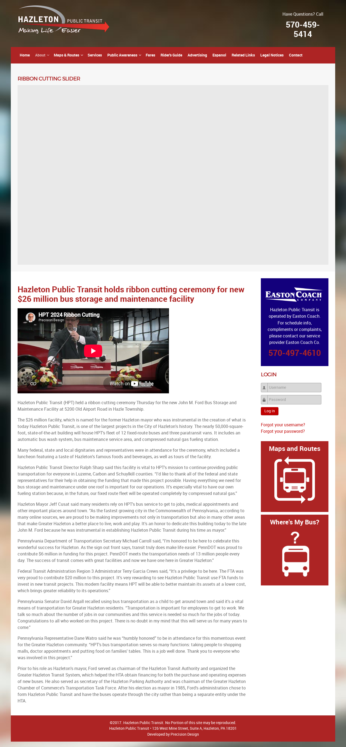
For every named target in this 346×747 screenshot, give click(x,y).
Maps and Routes (294, 449)
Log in (269, 411)
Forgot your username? (283, 424)
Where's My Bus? (294, 522)
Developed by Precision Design (173, 734)
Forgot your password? (283, 431)
